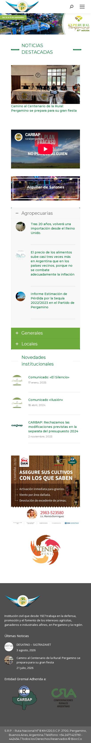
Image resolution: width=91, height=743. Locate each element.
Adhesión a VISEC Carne (30, 119)
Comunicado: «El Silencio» (48, 377)
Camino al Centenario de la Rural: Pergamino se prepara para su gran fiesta (48, 660)
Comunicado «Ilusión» (45, 400)
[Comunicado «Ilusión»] (17, 404)
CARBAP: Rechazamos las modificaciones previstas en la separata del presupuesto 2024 (53, 426)
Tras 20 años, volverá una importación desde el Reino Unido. (53, 228)
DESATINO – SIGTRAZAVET (34, 645)
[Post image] (8, 646)
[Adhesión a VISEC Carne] (45, 91)
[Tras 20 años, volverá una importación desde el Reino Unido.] (20, 227)
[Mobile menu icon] (82, 6)
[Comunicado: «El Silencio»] (17, 381)
